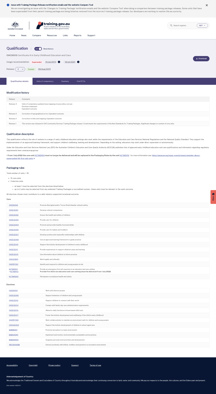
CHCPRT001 (13, 264)
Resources (52, 35)
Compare (36, 35)
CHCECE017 (13, 315)
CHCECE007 (14, 235)
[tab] (19, 81)
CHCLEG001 (13, 259)
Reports (77, 35)
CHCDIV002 (13, 205)
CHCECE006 (14, 295)
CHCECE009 (14, 240)
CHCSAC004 (14, 325)
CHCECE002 (13, 215)
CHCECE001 (13, 210)
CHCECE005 (14, 230)
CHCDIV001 (13, 291)
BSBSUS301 (13, 335)
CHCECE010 (13, 245)
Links (65, 35)
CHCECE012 (13, 300)
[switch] (38, 49)
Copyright (33, 365)
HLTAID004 (40, 155)
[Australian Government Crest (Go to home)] (17, 26)
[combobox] (184, 26)
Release (10, 69)
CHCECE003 (13, 220)
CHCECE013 (13, 254)
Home (12, 35)
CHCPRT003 (13, 320)
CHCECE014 (13, 305)
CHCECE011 (13, 250)
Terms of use (95, 365)
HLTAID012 (124, 155)
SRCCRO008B (14, 345)
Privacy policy (54, 365)
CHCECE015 (13, 310)
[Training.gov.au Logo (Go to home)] (49, 26)
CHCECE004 (14, 225)
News (23, 35)
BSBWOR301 (14, 340)
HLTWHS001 (13, 277)
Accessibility (12, 365)
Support (91, 35)
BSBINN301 (13, 330)
